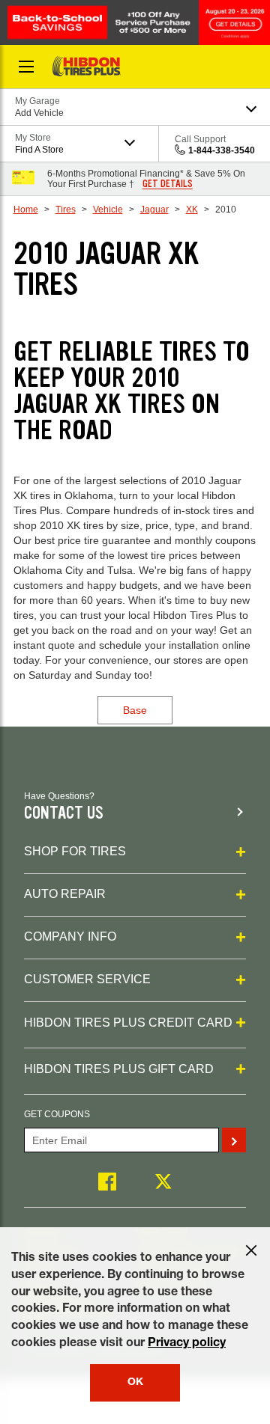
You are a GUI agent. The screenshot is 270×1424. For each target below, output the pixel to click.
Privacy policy (187, 1344)
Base (135, 710)
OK (135, 1383)
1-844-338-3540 (221, 150)
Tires (66, 209)
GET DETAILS (167, 184)
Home (26, 209)
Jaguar (154, 209)
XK (192, 209)
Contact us (64, 813)
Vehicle (108, 209)
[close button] (251, 1250)
